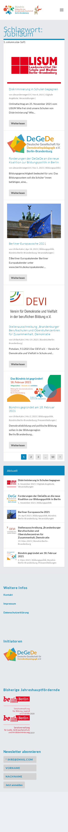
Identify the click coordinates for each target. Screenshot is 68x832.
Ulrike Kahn (18, 249)
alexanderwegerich (22, 94)
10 (52, 456)
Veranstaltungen (27, 98)
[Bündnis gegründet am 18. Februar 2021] (34, 388)
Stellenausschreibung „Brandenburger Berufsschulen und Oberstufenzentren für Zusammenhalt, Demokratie (34, 330)
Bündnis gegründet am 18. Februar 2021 (37, 554)
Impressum (9, 603)
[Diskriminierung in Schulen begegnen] (34, 66)
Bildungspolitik (53, 167)
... (45, 456)
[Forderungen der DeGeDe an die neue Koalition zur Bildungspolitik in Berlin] (34, 143)
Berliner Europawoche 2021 (27, 243)
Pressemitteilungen (47, 420)
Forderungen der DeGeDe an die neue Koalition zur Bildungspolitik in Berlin (34, 160)
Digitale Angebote (45, 484)
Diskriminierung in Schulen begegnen (33, 89)
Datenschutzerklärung (16, 612)
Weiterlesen (18, 123)
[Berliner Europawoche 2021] (34, 221)
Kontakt (8, 594)
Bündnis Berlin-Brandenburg (23, 252)
